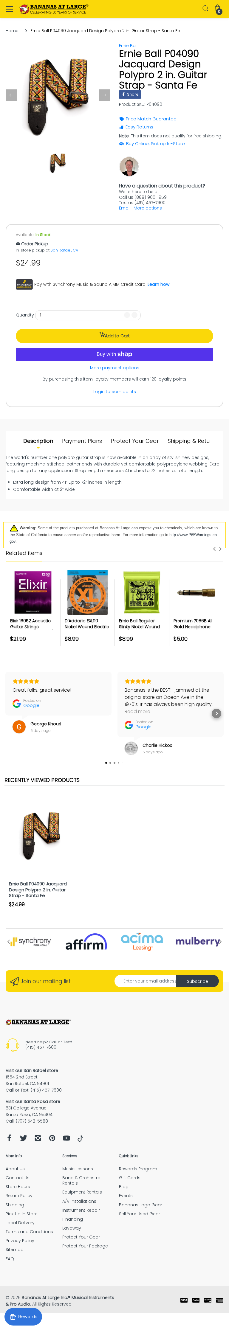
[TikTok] (80, 1140)
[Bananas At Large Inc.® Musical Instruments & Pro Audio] (54, 9)
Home (12, 31)
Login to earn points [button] (114, 392)
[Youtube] (66, 1140)
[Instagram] (37, 1140)
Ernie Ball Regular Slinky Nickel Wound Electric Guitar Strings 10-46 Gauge (141, 629)
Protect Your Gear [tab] (135, 441)
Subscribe (197, 981)
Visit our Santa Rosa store (33, 1101)
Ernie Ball (128, 46)
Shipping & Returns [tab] (193, 441)
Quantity (25, 315)
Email (124, 208)
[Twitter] (23, 1140)
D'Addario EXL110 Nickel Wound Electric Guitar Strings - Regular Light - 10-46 (87, 629)
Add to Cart (117, 336)
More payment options (114, 367)
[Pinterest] (52, 1140)
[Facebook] (9, 1140)
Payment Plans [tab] (82, 441)
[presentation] (214, 548)
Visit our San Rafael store (32, 1070)
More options (148, 208)
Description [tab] (38, 441)
